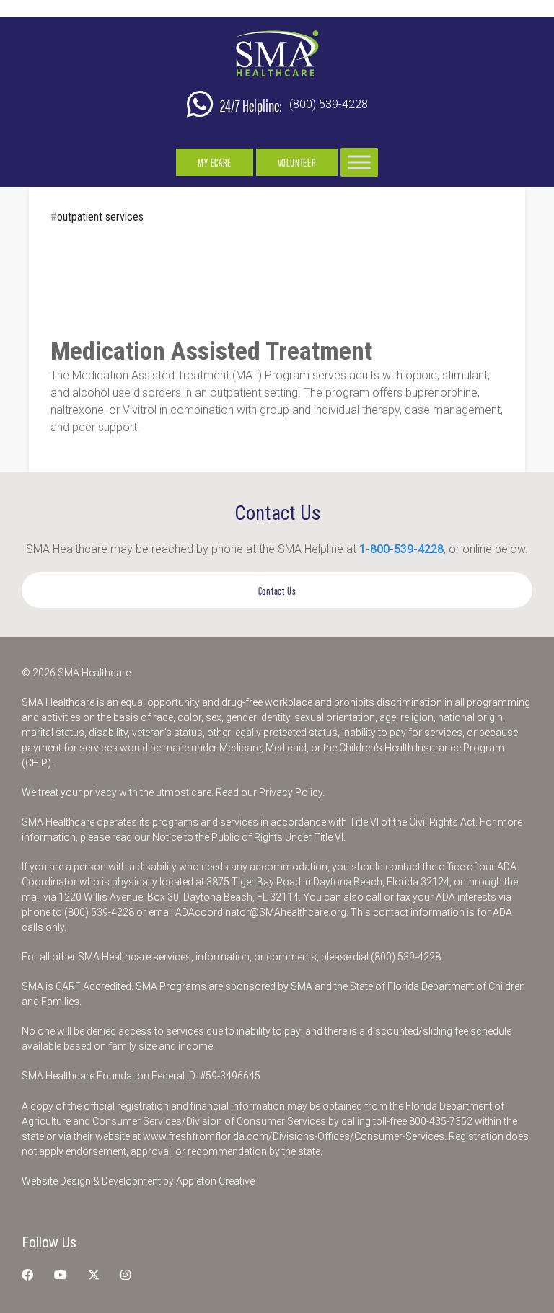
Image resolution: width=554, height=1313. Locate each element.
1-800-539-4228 (401, 549)
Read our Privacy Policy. (270, 792)
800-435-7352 (440, 1121)
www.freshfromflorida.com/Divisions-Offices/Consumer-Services (293, 1136)
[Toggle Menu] (359, 162)
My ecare (214, 162)
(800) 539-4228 (328, 104)
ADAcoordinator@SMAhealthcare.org (260, 912)
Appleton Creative (215, 1181)
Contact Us (277, 590)
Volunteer (297, 162)
